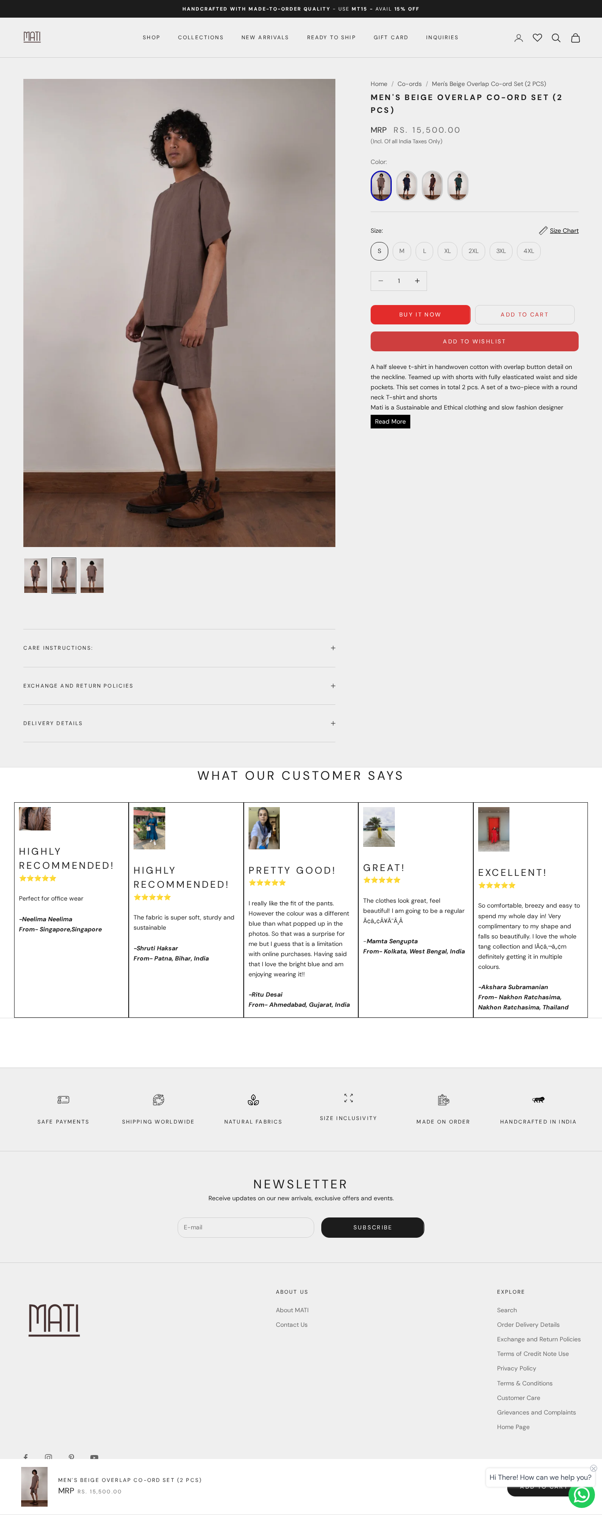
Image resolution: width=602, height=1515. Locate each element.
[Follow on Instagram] (48, 1457)
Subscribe (373, 1227)
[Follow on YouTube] (94, 1457)
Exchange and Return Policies (539, 1339)
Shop (151, 37)
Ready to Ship (331, 37)
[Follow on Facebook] (25, 1457)
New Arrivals (266, 37)
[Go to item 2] (64, 576)
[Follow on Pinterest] (71, 1457)
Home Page (513, 1427)
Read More (390, 421)
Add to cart (525, 314)
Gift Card (391, 37)
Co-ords (410, 84)
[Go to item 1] (35, 576)
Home (379, 84)
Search (507, 1310)
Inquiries (442, 37)
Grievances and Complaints (536, 1412)
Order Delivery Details (528, 1325)
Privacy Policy (516, 1368)
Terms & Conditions (525, 1383)
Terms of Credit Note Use (533, 1354)
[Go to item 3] (92, 576)
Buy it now (420, 314)
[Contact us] (582, 1494)
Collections (201, 37)
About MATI (292, 1310)
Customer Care (518, 1398)
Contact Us (292, 1325)
